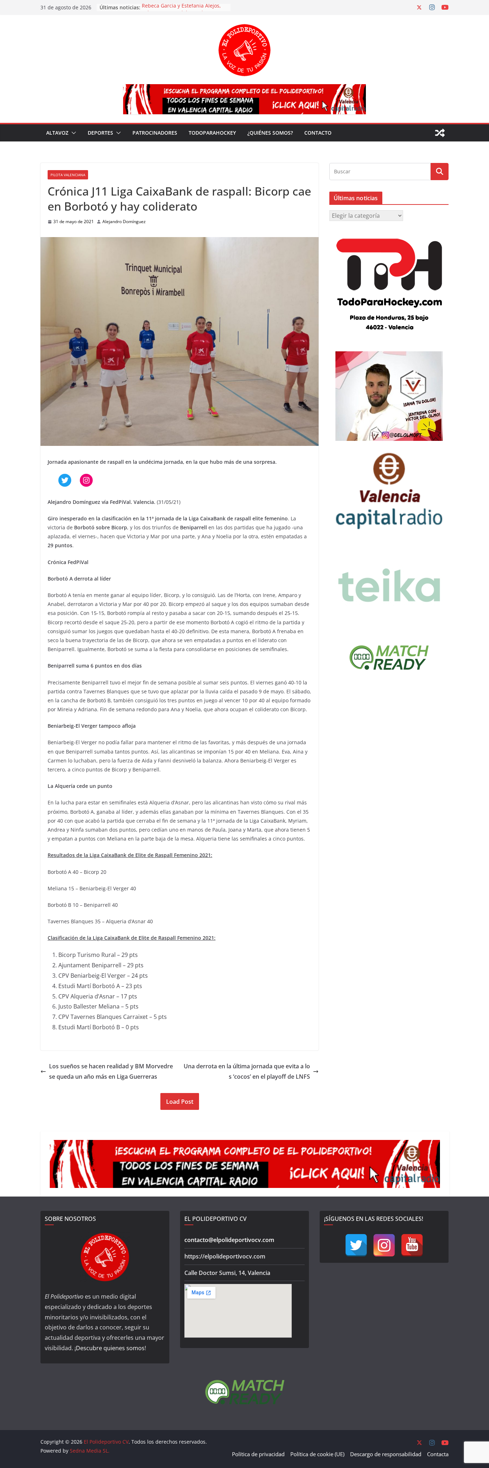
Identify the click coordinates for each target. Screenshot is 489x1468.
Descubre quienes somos (110, 1348)
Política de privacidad (258, 1454)
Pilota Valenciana (67, 174)
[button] (72, 133)
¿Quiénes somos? (270, 132)
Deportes (100, 132)
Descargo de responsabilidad (385, 1454)
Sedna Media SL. (90, 1450)
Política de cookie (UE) (317, 1454)
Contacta (438, 1454)
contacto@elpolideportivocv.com (229, 1240)
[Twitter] (356, 1245)
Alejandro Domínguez (124, 221)
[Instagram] (384, 1245)
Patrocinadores (154, 132)
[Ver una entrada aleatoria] (440, 132)
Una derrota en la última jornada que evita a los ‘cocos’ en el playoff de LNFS (247, 1071)
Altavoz (57, 132)
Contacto (317, 132)
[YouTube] (412, 1245)
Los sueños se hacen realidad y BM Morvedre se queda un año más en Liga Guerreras (111, 1071)
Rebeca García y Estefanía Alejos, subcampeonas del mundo (181, 11)
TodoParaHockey (212, 132)
